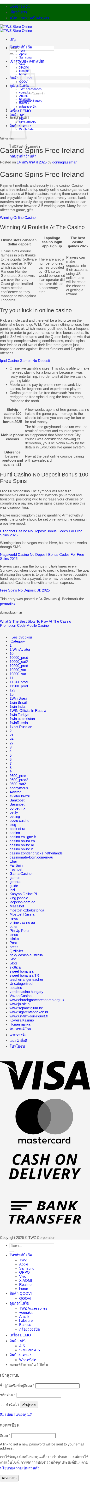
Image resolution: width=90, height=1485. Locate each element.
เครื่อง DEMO (20, 111)
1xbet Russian (21, 727)
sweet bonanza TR (24, 975)
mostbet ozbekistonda (27, 910)
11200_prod (19, 686)
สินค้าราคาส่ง (20, 1355)
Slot (13, 959)
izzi (12, 890)
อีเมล (5, 1435)
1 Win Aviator (20, 649)
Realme (25, 1284)
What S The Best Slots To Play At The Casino (35, 621)
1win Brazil (18, 702)
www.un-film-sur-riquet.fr (29, 1016)
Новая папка (20, 1024)
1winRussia (19, 723)
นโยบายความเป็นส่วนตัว (29, 18)
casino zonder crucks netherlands (36, 853)
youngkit (24, 92)
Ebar (13, 861)
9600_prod (18, 776)
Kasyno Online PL (24, 894)
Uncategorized (21, 983)
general (15, 882)
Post (13, 943)
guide (14, 886)
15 (11, 694)
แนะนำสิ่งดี (18, 1040)
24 (11, 739)
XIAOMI (24, 67)
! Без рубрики (21, 637)
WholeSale (27, 1360)
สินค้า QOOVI (21, 1293)
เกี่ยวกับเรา (18, 12)
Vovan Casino (20, 996)
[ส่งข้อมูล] (11, 54)
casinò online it (21, 849)
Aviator (15, 792)
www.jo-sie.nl (20, 1004)
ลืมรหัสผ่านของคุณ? (16, 1414)
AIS (21, 118)
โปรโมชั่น (17, 1046)
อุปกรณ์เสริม (19, 1303)
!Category (17, 641)
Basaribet (17, 804)
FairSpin (16, 865)
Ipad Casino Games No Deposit (25, 361)
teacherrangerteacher (26, 979)
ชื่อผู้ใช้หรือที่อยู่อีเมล (17, 1386)
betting (15, 816)
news (14, 918)
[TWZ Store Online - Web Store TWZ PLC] (16, 28)
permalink (7, 604)
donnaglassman (64, 162)
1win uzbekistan (22, 719)
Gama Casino (20, 873)
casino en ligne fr (23, 837)
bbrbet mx (17, 808)
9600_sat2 (18, 784)
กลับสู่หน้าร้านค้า (30, 101)
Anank (23, 96)
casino (15, 833)
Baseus (24, 102)
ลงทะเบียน (9, 1478)
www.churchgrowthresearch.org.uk (37, 1000)
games (15, 878)
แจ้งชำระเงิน (20, 6)
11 (11, 678)
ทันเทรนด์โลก (20, 1029)
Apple (23, 54)
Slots (14, 963)
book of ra (17, 829)
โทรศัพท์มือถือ (21, 47)
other (14, 926)
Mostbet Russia (22, 914)
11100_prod (19, 682)
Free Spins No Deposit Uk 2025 (25, 590)
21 (11, 735)
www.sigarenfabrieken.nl (29, 1012)
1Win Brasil (18, 698)
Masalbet (17, 906)
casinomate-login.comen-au (31, 857)
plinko (14, 939)
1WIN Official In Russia (28, 710)
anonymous (19, 788)
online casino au (22, 922)
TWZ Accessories (30, 89)
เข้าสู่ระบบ (29, 1405)
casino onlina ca (22, 841)
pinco (14, 935)
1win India (17, 706)
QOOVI (25, 1298)
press (14, 947)
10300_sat (18, 674)
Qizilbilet (16, 951)
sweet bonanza (21, 971)
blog (13, 825)
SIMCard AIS (27, 122)
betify (14, 812)
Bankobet (17, 800)
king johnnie (19, 898)
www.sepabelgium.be (26, 1008)
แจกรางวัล (18, 1035)
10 (11, 653)
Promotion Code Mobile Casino (24, 625)
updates (16, 988)
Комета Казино (22, 1020)
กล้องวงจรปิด (27, 106)
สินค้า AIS (17, 115)
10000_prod (19, 657)
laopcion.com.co (22, 902)
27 (11, 743)
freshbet (16, 869)
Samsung (25, 57)
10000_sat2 (19, 662)
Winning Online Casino (18, 217)
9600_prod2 (19, 780)
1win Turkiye (19, 715)
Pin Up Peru (19, 930)
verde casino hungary (26, 992)
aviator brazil (20, 796)
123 (12, 690)
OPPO (23, 61)
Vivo (22, 64)
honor (23, 1289)
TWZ (22, 50)
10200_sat (18, 670)
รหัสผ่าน (8, 1395)
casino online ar (22, 845)
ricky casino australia (26, 955)
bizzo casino (19, 820)
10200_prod (19, 666)
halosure (25, 99)
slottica (15, 967)
